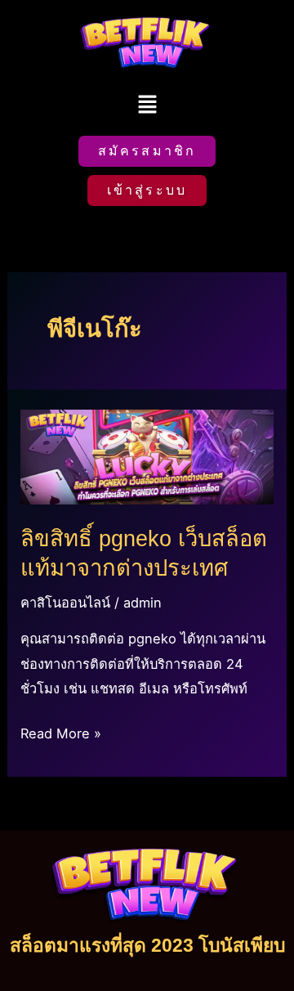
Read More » (60, 731)
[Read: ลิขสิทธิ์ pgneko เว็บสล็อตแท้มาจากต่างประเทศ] (146, 455)
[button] (147, 105)
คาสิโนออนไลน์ (65, 602)
